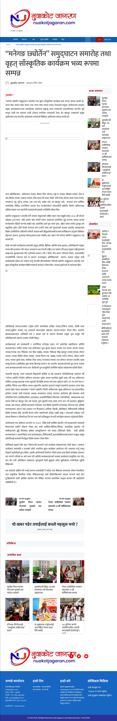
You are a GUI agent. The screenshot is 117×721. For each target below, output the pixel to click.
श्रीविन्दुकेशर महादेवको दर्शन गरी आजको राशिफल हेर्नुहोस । (106, 335)
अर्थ (33, 39)
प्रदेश (62, 39)
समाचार (24, 39)
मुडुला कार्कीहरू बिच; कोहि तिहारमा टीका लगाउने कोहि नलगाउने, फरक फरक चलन (107, 269)
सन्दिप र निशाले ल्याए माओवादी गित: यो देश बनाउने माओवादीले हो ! (106, 241)
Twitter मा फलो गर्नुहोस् (97, 691)
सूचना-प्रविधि (44, 39)
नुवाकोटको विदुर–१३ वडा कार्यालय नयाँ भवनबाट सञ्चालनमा (45, 590)
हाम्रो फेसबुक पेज (94, 687)
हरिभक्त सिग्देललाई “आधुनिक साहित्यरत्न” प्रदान (16, 628)
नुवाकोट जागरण (17, 83)
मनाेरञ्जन (54, 39)
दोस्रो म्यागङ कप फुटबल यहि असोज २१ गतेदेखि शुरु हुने (107, 294)
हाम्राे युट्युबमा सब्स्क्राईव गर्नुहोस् (99, 695)
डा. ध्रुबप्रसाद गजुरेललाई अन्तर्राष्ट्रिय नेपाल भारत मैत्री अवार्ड (44, 628)
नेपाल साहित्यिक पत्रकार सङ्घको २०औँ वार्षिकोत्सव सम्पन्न (72, 590)
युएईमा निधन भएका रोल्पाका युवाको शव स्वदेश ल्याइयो (15, 590)
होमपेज (15, 39)
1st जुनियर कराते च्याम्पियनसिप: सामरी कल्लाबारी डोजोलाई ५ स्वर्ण (71, 629)
